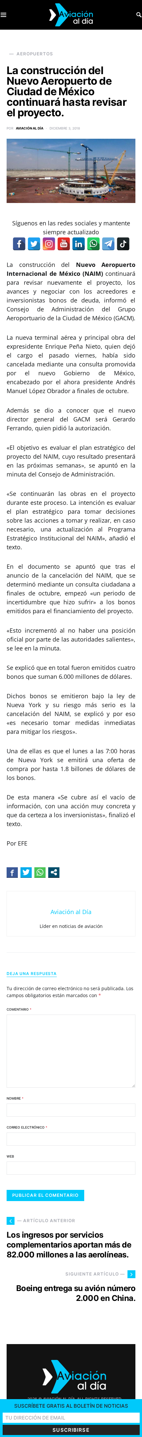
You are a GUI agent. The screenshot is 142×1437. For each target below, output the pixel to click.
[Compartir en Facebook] (12, 872)
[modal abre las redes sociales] (53, 872)
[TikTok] (123, 243)
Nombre (15, 1098)
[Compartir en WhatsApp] (40, 872)
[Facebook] (19, 243)
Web (10, 1156)
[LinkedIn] (78, 243)
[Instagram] (48, 243)
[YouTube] (63, 243)
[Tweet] (26, 872)
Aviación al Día (29, 128)
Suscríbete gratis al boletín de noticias (71, 1406)
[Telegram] (108, 243)
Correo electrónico (27, 1127)
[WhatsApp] (93, 243)
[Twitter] (34, 243)
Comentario (19, 1009)
